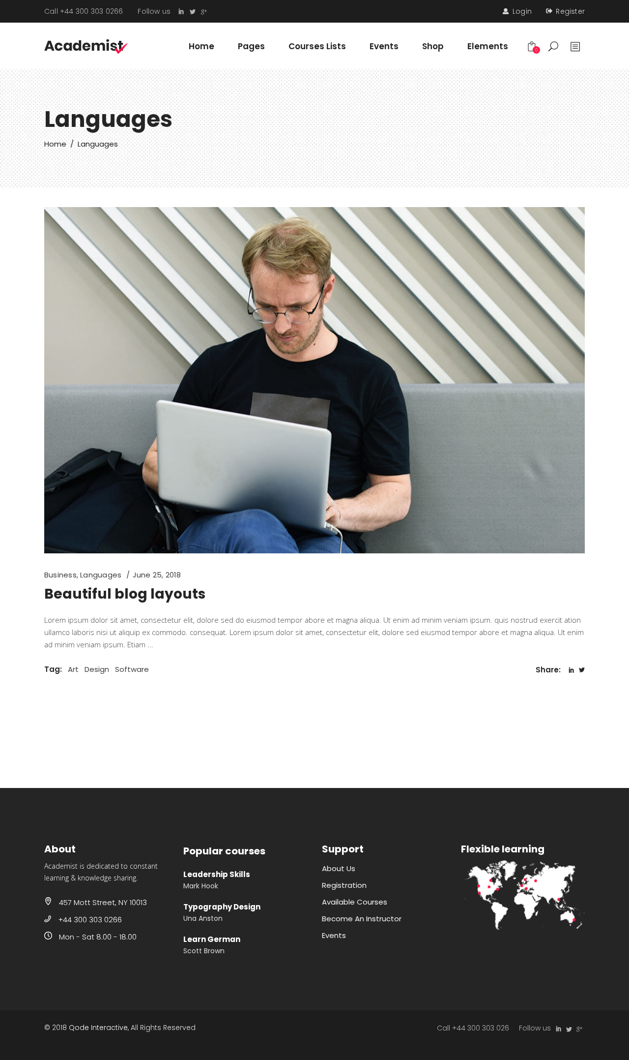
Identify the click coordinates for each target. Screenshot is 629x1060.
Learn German (211, 939)
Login (522, 11)
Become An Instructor (361, 918)
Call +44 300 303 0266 (83, 11)
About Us (338, 868)
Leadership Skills (216, 874)
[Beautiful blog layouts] (314, 380)
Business (60, 575)
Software (132, 669)
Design (97, 669)
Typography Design (221, 907)
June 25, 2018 (157, 575)
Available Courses (354, 902)
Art (73, 669)
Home (55, 144)
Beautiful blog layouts (124, 594)
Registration (344, 885)
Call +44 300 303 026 (473, 1028)
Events (334, 935)
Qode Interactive (98, 1027)
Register (570, 11)
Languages (100, 575)
